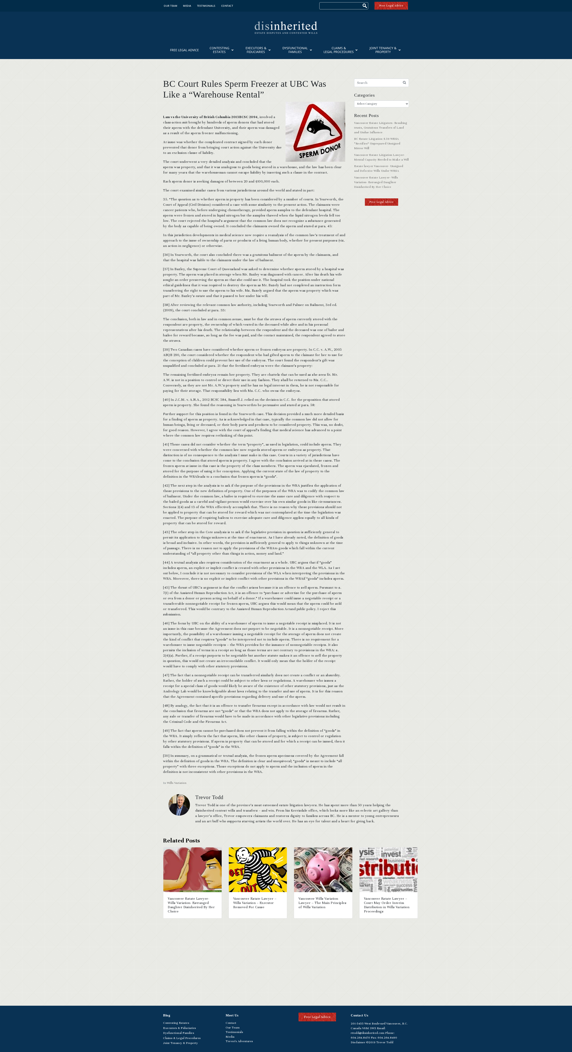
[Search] (365, 6)
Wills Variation (177, 783)
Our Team (170, 5)
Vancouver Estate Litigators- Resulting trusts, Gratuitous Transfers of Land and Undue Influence (380, 127)
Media (187, 5)
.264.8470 (360, 1037)
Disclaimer (358, 1042)
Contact (227, 5)
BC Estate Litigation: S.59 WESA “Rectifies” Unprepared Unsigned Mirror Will (377, 143)
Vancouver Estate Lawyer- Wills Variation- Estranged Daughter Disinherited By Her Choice (376, 182)
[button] (381, 202)
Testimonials (206, 5)
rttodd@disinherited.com (368, 1033)
